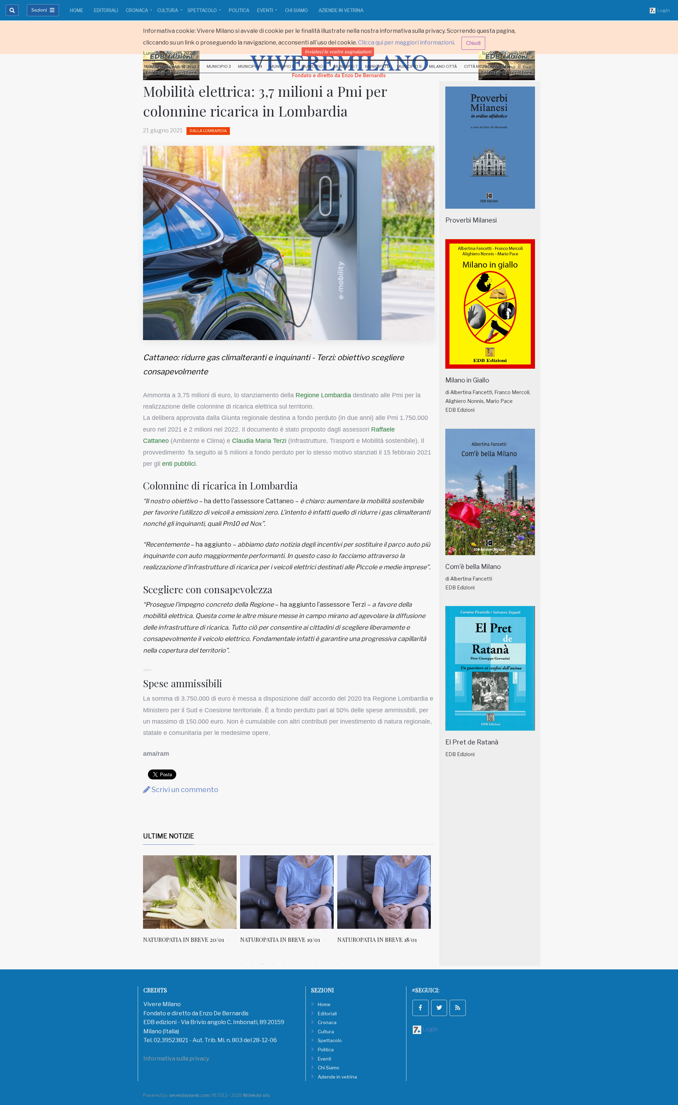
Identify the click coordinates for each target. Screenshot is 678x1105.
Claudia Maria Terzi (259, 440)
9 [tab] (325, 964)
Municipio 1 (156, 66)
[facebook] (420, 1008)
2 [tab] (251, 964)
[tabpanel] (200, 903)
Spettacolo (203, 10)
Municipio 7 (345, 66)
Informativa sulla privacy (176, 1058)
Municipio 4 (250, 66)
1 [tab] (241, 964)
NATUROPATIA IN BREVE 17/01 (385, 939)
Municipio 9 (409, 66)
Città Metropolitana (487, 66)
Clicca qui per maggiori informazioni (406, 42)
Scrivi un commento (184, 789)
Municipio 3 (219, 66)
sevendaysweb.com (189, 1095)
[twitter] (439, 1008)
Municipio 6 (314, 66)
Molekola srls (256, 1095)
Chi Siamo (296, 10)
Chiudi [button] (473, 43)
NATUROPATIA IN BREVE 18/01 (289, 939)
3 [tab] (262, 964)
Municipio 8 (377, 66)
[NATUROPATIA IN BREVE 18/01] (296, 892)
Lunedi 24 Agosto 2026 (169, 53)
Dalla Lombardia (208, 130)
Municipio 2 (187, 66)
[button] (147, 670)
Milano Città (443, 66)
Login (662, 10)
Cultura (168, 10)
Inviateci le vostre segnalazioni (338, 51)
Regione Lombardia (323, 395)
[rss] (458, 1008)
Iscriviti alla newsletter (506, 53)
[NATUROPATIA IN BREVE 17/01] (393, 892)
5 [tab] (283, 964)
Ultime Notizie (168, 836)
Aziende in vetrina (341, 10)
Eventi (265, 10)
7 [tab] (304, 964)
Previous (137, 906)
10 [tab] (336, 964)
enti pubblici (179, 463)
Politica (239, 10)
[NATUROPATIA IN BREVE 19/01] (199, 892)
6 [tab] (294, 964)
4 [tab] (272, 964)
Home (76, 10)
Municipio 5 (282, 66)
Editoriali (106, 10)
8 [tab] (315, 964)
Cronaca (137, 10)
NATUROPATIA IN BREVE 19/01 (192, 939)
